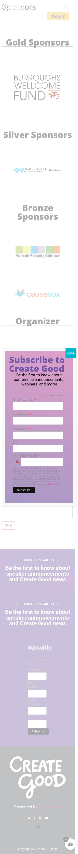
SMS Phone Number (27, 455)
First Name (22, 414)
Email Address (25, 399)
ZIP (15, 442)
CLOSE (71, 352)
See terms (53, 484)
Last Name (22, 429)
